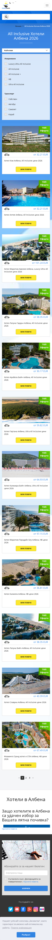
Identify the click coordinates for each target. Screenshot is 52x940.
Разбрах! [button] (26, 935)
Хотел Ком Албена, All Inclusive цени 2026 (23, 160)
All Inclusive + (15, 74)
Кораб (11, 114)
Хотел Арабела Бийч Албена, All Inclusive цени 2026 (25, 378)
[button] (6, 16)
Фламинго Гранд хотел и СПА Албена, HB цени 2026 (25, 757)
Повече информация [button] (21, 928)
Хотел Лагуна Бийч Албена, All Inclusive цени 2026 (25, 649)
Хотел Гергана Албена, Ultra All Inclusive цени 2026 (25, 432)
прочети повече (9, 829)
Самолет (12, 109)
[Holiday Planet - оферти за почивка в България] (9, 6)
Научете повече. (31, 881)
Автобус (12, 104)
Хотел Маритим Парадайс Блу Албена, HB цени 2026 (26, 541)
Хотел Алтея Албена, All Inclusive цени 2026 (24, 215)
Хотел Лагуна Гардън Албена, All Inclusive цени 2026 (26, 324)
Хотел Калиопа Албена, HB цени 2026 (21, 594)
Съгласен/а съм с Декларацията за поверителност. (24, 880)
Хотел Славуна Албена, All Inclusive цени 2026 (25, 702)
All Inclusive (14, 69)
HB (10, 79)
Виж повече (26, 169)
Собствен (13, 99)
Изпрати (26, 888)
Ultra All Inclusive (16, 84)
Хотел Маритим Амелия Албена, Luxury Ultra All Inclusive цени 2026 (26, 270)
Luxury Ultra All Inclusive (20, 64)
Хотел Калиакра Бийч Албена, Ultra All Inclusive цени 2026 (26, 487)
